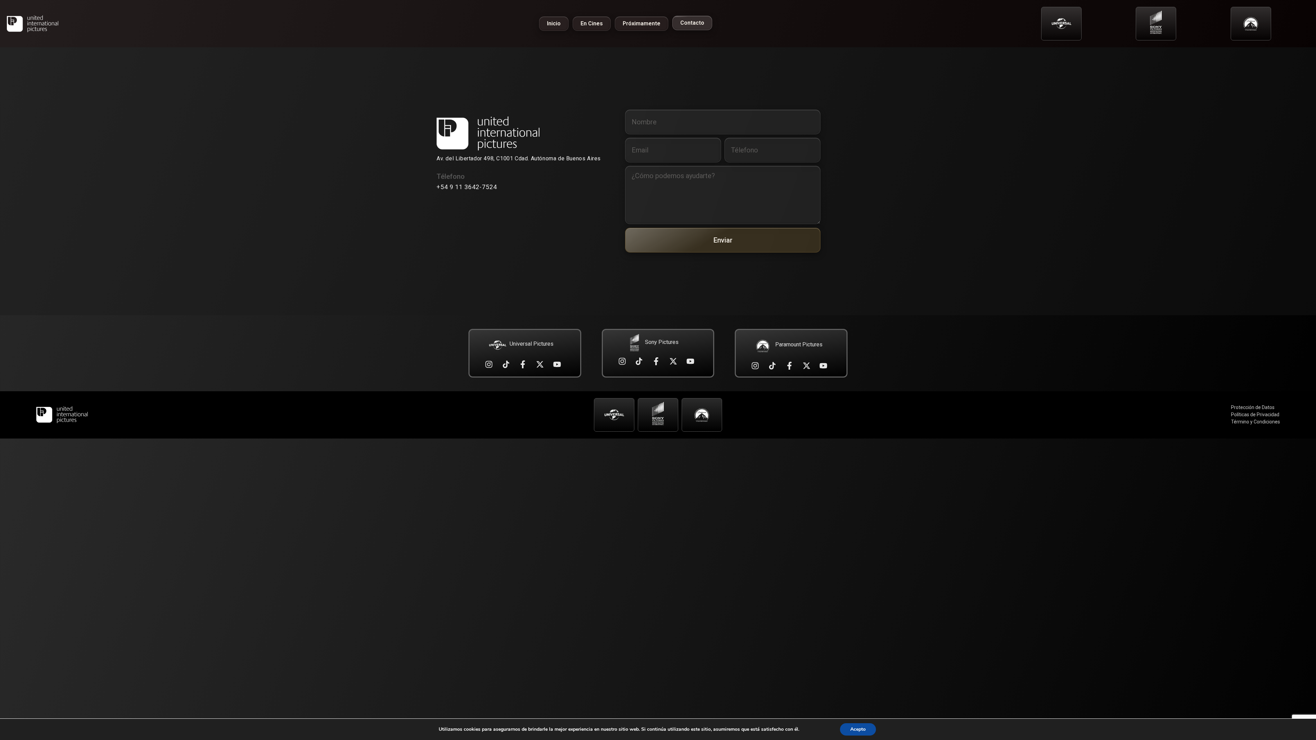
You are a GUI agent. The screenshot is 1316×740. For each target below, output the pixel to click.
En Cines (592, 23)
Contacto (692, 23)
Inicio (554, 23)
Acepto (858, 729)
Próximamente (641, 23)
